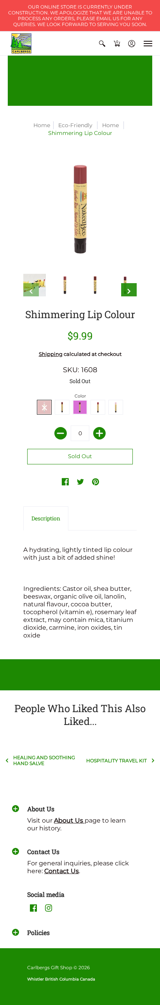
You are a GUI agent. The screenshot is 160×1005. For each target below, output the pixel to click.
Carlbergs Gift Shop (49, 967)
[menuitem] (102, 43)
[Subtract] (60, 433)
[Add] (99, 433)
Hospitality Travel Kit (116, 760)
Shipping (51, 354)
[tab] (45, 518)
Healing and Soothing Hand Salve (44, 760)
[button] (102, 43)
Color (80, 396)
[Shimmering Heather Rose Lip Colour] (65, 285)
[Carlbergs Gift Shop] (21, 43)
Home (41, 125)
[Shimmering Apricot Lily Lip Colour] (95, 285)
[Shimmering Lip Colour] (34, 285)
